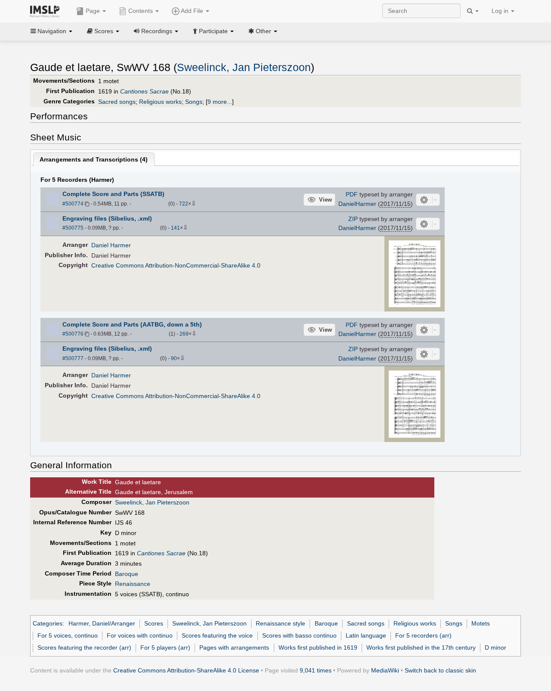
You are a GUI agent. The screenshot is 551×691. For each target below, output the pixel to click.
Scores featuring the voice (217, 635)
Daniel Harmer (111, 245)
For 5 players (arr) (165, 647)
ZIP (353, 218)
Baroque (126, 573)
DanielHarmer (357, 203)
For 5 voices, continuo (67, 635)
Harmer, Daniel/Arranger (101, 623)
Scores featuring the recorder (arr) (84, 647)
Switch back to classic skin (440, 670)
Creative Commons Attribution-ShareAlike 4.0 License (186, 670)
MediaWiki (385, 670)
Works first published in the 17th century (421, 647)
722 (183, 204)
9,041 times (315, 670)
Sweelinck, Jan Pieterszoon (244, 67)
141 (175, 228)
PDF (352, 194)
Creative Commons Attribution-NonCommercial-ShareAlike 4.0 (175, 265)
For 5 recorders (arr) (423, 635)
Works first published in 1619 (318, 647)
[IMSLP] (47, 11)
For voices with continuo (140, 635)
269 (184, 334)
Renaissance (132, 583)
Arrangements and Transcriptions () (94, 159)
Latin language (366, 635)
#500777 (73, 358)
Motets (480, 623)
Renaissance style (280, 623)
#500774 (73, 204)
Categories (47, 623)
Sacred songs (117, 101)
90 (174, 358)
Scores (153, 623)
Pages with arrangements (234, 647)
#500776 (73, 334)
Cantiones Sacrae (144, 91)
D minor (495, 647)
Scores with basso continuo (299, 635)
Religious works (160, 101)
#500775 (73, 228)
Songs (193, 101)
